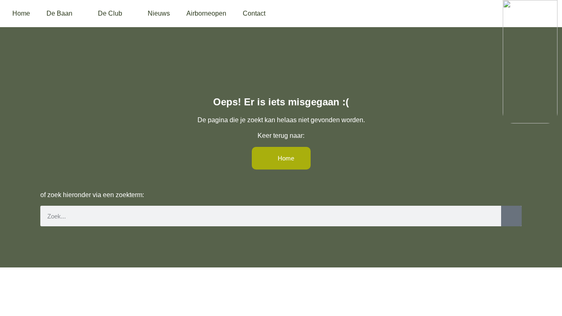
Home (21, 13)
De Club (110, 13)
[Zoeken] (511, 216)
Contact (254, 13)
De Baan (59, 13)
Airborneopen (206, 13)
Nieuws (159, 13)
